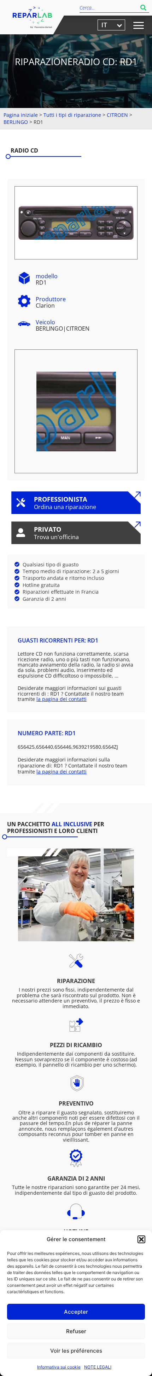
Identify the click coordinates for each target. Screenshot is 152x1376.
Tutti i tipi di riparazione (72, 115)
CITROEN (117, 115)
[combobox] (109, 7)
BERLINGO (16, 122)
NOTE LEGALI (97, 1367)
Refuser (76, 1331)
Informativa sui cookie (59, 1367)
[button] (141, 1239)
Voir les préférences (76, 1350)
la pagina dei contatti (61, 699)
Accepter (76, 1311)
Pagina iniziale (21, 115)
